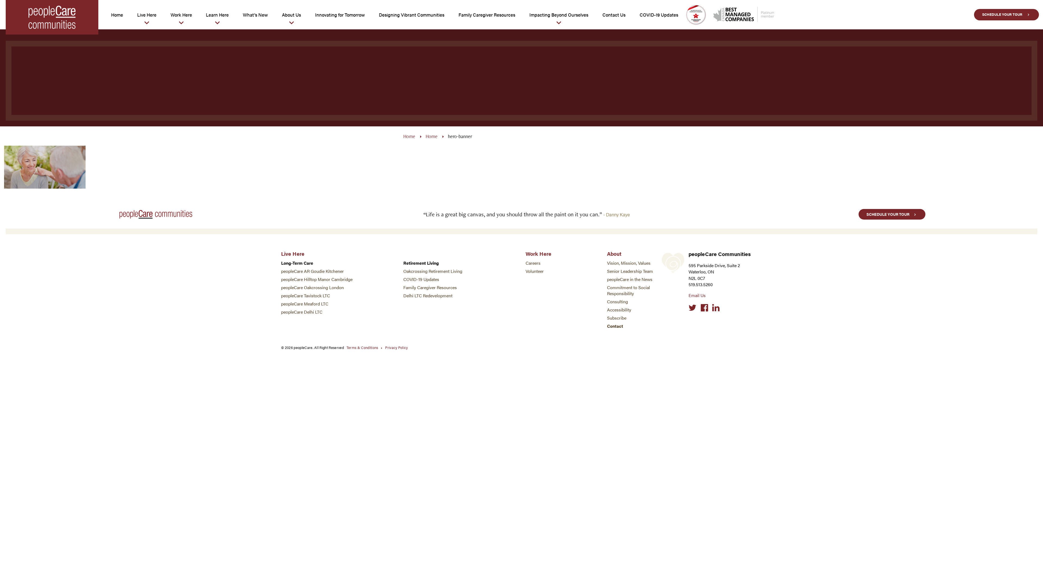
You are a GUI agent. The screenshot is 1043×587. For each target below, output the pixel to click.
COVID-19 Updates (421, 279)
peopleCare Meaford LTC (304, 304)
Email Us (697, 295)
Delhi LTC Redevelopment (428, 295)
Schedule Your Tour (1002, 14)
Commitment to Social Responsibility (628, 290)
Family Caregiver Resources (430, 287)
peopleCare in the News (629, 279)
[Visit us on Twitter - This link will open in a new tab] (692, 308)
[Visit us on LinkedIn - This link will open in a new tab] (716, 308)
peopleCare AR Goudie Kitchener (312, 271)
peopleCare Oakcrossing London (312, 287)
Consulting (617, 301)
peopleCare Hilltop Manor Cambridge (317, 279)
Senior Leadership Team (630, 271)
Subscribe (616, 318)
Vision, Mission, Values (629, 263)
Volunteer (535, 271)
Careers (533, 263)
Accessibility (619, 310)
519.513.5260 (701, 284)
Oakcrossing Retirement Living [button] (432, 271)
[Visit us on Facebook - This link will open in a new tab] (704, 308)
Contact (615, 326)
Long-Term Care (297, 263)
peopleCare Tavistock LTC (305, 295)
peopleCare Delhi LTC (301, 312)
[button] (147, 14)
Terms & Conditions (362, 347)
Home (409, 136)
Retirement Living (421, 263)
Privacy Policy (396, 347)
